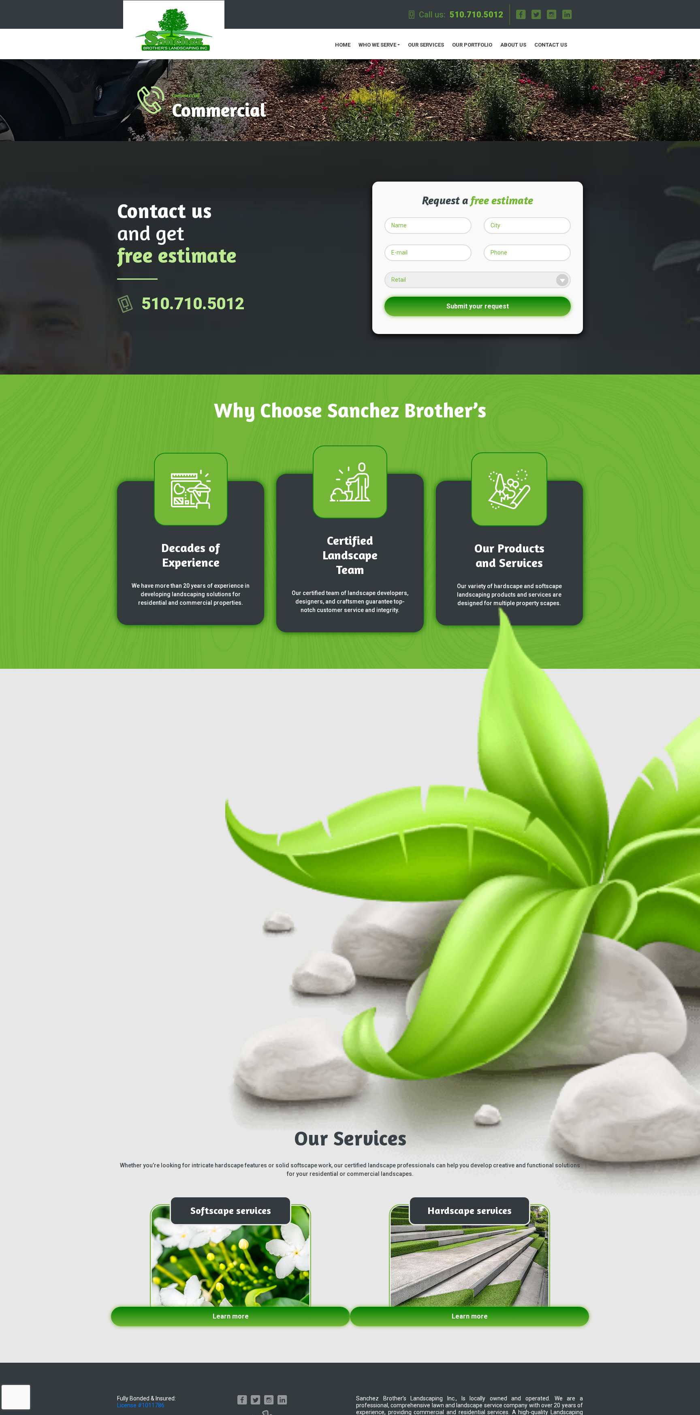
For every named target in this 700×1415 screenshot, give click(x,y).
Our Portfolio (472, 45)
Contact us (550, 45)
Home (342, 45)
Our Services (426, 45)
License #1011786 (140, 1405)
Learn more (231, 1316)
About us (513, 45)
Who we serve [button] (377, 45)
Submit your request (477, 306)
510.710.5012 (476, 14)
